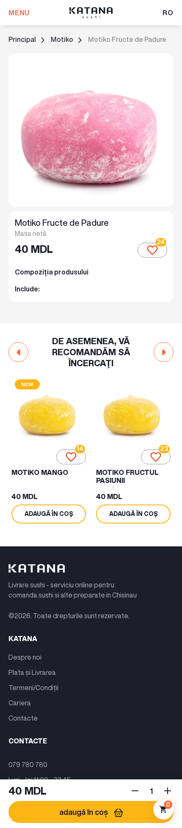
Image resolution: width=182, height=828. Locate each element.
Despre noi (24, 657)
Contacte (23, 718)
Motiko (62, 39)
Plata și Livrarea (32, 672)
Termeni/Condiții (33, 687)
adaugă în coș (83, 812)
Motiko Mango (39, 472)
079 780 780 (27, 764)
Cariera (19, 702)
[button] (18, 352)
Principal (22, 39)
